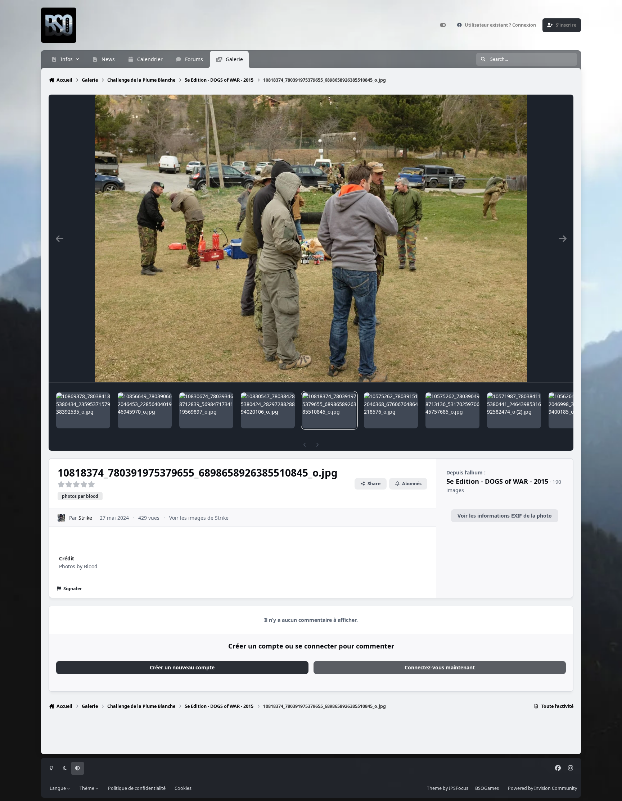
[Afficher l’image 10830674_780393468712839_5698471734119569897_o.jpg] (206, 410)
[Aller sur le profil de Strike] (61, 518)
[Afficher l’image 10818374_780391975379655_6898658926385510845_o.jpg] (329, 410)
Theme (434, 788)
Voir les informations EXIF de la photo (505, 515)
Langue (58, 788)
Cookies (183, 788)
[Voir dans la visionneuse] (311, 238)
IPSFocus (458, 788)
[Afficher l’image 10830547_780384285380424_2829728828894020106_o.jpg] (268, 410)
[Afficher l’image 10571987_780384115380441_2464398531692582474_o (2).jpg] (514, 410)
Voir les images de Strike (199, 517)
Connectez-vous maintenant (440, 667)
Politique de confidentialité (137, 788)
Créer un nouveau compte (182, 667)
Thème (87, 788)
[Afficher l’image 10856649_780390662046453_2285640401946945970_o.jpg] (145, 410)
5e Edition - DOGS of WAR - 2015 (497, 481)
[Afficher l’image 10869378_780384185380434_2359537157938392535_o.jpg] (83, 410)
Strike (85, 517)
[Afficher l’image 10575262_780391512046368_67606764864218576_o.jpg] (391, 410)
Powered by (542, 788)
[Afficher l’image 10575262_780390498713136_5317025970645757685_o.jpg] (452, 410)
